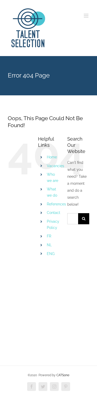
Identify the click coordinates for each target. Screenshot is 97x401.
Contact (53, 213)
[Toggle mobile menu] (86, 15)
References (56, 204)
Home (52, 157)
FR (49, 236)
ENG (51, 254)
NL (49, 245)
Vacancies (55, 166)
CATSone (62, 375)
